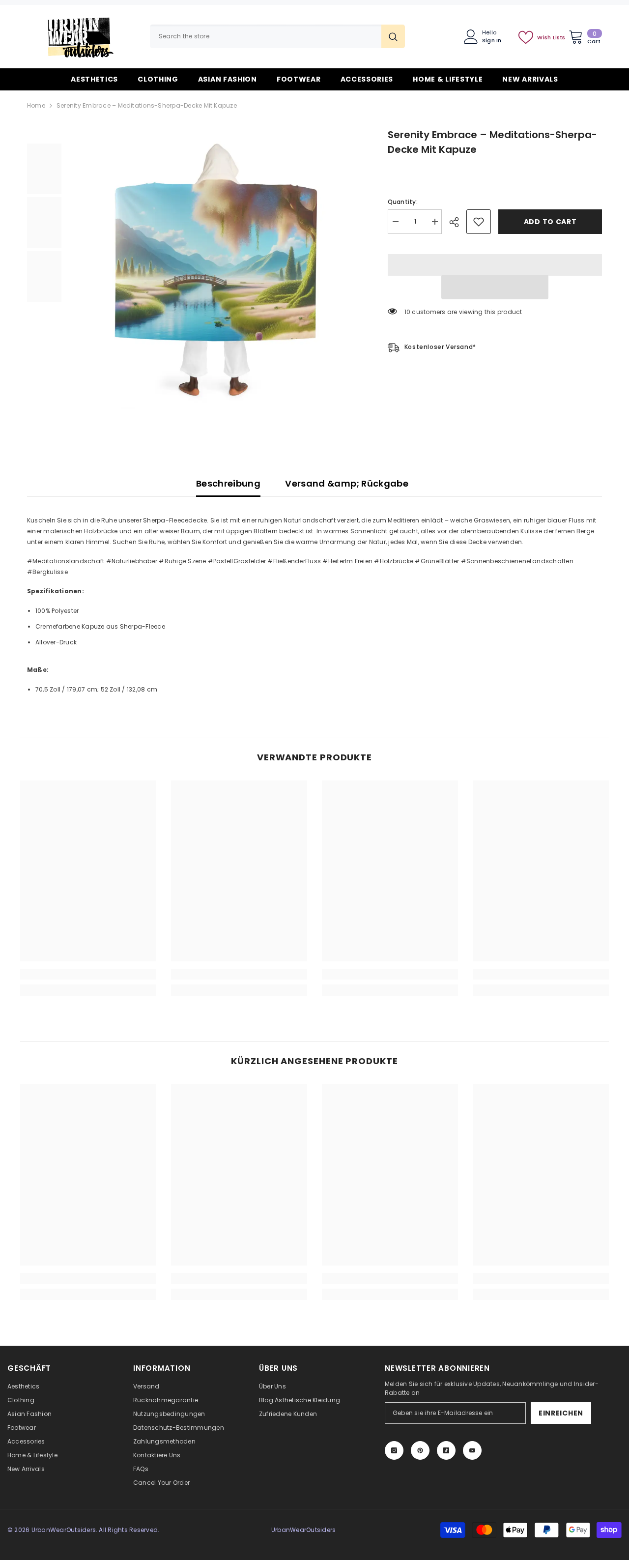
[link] (88, 974)
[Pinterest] (420, 1450)
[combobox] (265, 36)
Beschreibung (228, 483)
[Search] (277, 36)
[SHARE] (457, 222)
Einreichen (561, 1413)
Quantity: (403, 202)
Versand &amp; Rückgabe (346, 483)
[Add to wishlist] (478, 221)
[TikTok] (446, 1450)
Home (36, 105)
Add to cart (550, 222)
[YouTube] (472, 1450)
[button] (494, 287)
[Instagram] (394, 1450)
